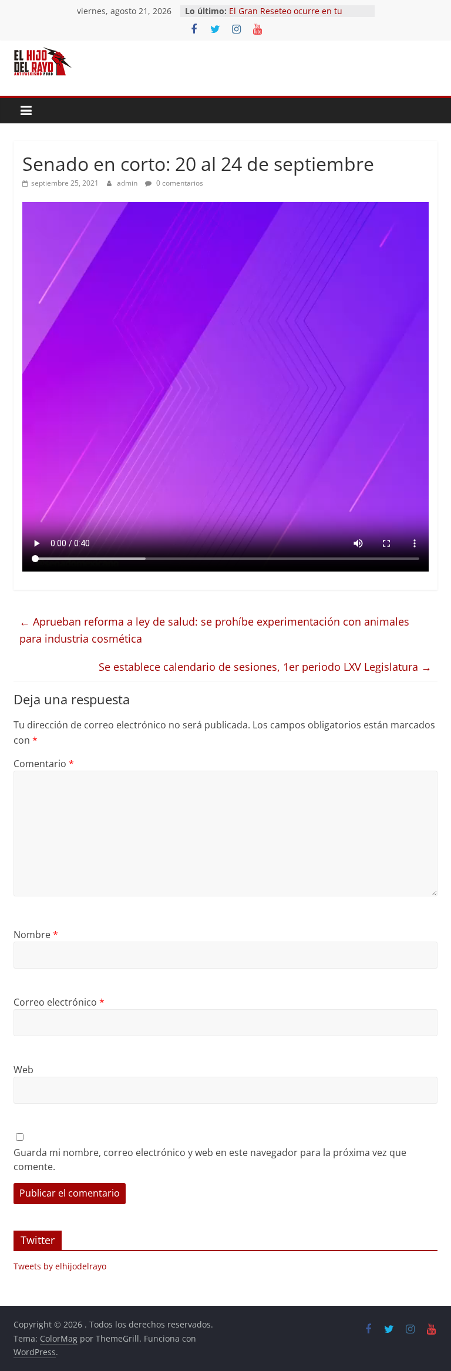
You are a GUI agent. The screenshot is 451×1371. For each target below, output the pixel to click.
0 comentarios (178, 183)
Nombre (36, 934)
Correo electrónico (59, 1002)
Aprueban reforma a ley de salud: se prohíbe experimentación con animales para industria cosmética (214, 630)
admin (128, 183)
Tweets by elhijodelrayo (60, 1266)
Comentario (44, 763)
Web (23, 1069)
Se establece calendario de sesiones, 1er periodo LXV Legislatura (265, 667)
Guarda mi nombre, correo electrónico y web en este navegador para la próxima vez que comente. (210, 1159)
